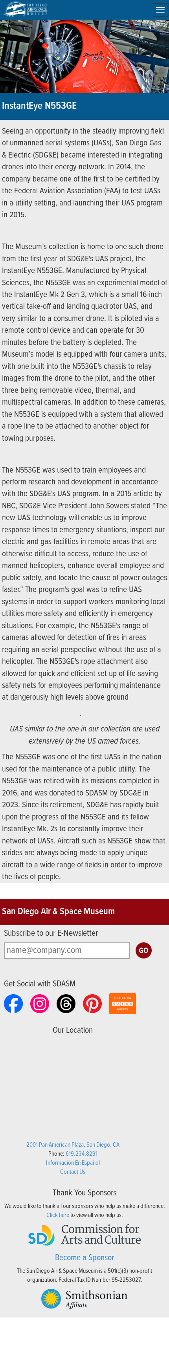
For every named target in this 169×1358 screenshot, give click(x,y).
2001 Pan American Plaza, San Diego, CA (72, 1145)
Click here (57, 1215)
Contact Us (72, 1172)
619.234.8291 (81, 1154)
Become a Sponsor (84, 1258)
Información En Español (73, 1163)
